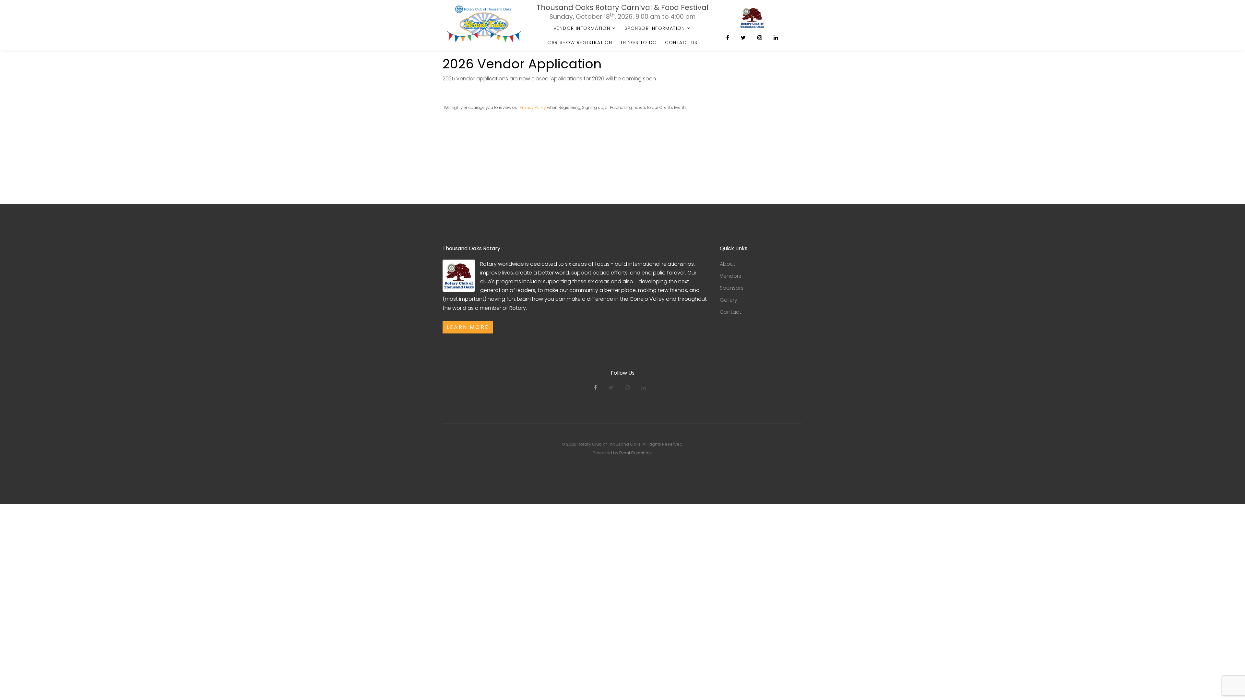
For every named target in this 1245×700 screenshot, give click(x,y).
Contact (730, 312)
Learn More (468, 327)
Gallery (728, 300)
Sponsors (731, 288)
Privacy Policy (533, 107)
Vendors (730, 276)
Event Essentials (635, 453)
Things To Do (638, 42)
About (727, 264)
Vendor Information (581, 28)
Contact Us (681, 42)
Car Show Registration (579, 42)
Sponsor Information (654, 28)
